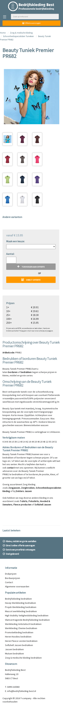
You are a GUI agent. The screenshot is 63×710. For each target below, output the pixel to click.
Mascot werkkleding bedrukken (21, 611)
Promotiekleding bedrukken (19, 632)
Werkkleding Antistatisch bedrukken (23, 624)
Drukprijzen (10, 573)
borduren (12, 372)
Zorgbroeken (28, 487)
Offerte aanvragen (32, 23)
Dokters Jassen (24, 491)
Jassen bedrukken (14, 649)
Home (3, 32)
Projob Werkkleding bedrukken (20, 607)
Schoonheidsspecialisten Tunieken (18, 36)
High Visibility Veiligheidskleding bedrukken (26, 615)
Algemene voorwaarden (17, 586)
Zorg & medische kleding (21, 32)
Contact (9, 582)
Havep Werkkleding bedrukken (20, 602)
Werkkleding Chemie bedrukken (21, 628)
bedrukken (26, 372)
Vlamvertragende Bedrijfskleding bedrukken (27, 619)
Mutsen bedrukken (14, 653)
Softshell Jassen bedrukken (19, 645)
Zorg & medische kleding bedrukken (23, 657)
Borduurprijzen (12, 578)
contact (11, 467)
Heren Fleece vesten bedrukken (21, 640)
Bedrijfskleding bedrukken (18, 598)
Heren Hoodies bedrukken (18, 636)
